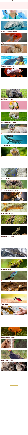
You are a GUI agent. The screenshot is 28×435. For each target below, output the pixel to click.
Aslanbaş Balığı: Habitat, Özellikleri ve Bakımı (8, 43)
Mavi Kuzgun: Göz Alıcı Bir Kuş (6, 281)
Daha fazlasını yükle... (14, 385)
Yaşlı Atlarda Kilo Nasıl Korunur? (6, 348)
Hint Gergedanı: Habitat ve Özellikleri (7, 99)
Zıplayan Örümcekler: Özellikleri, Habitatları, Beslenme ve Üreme (11, 190)
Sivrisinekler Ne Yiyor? (4, 304)
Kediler (1, 133)
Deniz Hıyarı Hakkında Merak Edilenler (7, 213)
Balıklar (2, 42)
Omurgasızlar (2, 189)
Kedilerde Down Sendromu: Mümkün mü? (7, 134)
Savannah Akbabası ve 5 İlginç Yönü (7, 360)
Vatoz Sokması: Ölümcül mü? (5, 178)
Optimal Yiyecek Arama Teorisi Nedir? (7, 157)
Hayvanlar (2, 156)
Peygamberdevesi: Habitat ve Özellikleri (7, 236)
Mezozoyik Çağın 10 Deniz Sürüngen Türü (7, 145)
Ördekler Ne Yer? (3, 315)
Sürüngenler (2, 19)
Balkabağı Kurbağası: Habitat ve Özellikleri (8, 337)
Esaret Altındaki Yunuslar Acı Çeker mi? (7, 66)
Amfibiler (2, 336)
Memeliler (2, 65)
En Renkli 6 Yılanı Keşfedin (5, 292)
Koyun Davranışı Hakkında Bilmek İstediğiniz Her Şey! (9, 122)
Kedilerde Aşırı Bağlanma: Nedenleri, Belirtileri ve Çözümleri (10, 201)
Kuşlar (1, 280)
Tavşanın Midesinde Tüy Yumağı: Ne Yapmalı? (8, 54)
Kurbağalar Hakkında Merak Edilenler (7, 269)
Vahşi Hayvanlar (3, 98)
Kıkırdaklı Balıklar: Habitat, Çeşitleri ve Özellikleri (9, 31)
